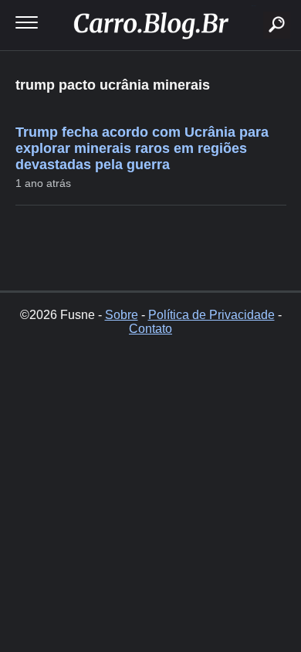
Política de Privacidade (211, 314)
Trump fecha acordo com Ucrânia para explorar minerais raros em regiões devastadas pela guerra (142, 148)
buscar (253, 5)
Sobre (121, 314)
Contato (150, 328)
